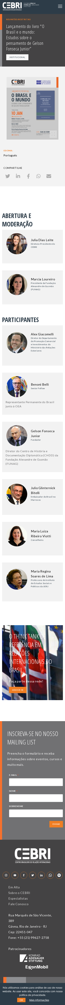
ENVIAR (56, 824)
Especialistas (18, 898)
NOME (13, 791)
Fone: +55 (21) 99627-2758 (28, 938)
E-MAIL (14, 775)
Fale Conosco (18, 904)
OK (21, 1000)
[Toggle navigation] (60, 6)
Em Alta (14, 887)
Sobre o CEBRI (19, 893)
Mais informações (39, 1000)
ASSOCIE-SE (17, 690)
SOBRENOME (16, 806)
